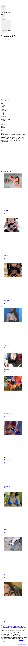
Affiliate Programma (15, 627)
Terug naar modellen (5, 30)
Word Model (23, 627)
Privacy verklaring (17, 626)
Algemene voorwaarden (7, 626)
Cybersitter (3, 641)
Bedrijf (8, 627)
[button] (3, 15)
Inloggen (3, 19)
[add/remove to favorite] (1, 216)
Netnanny (21, 640)
